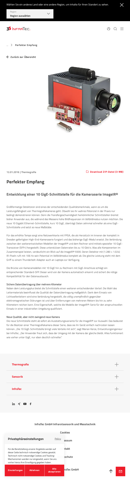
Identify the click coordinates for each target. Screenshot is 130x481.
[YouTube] (24, 403)
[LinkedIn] (13, 403)
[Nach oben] (111, 471)
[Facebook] (30, 403)
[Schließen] (121, 4)
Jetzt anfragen (120, 471)
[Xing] (19, 403)
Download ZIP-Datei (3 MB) (107, 172)
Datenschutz (65, 457)
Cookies (65, 432)
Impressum (65, 440)
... (7, 45)
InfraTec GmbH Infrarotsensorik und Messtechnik (65, 424)
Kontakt (65, 448)
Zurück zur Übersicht (23, 57)
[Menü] (122, 28)
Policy (58, 439)
